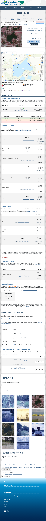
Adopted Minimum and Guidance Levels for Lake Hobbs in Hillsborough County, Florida (21, 464)
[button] (3, 56)
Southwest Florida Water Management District (24, 231)
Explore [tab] (42, 52)
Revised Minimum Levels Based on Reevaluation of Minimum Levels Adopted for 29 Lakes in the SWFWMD (24, 467)
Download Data (34, 44)
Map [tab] (3, 52)
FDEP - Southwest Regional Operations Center (23, 110)
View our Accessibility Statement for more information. (31, 516)
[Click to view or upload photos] (12, 36)
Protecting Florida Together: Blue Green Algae (13, 474)
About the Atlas (7, 499)
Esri (13, 80)
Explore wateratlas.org (8, 497)
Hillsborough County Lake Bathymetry (19, 368)
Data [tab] (14, 52)
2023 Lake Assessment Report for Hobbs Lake (13, 457)
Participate (7, 492)
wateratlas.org (14, 496)
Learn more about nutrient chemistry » (23, 130)
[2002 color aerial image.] (8, 428)
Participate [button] (39, 7)
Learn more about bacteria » (29, 254)
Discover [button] (14, 7)
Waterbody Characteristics (34, 41)
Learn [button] (30, 7)
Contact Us (6, 501)
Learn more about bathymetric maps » (10, 354)
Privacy (5, 506)
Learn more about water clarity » (32, 211)
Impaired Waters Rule (14, 287)
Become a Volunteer (40, 23)
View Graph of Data (19, 344)
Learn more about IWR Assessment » (30, 290)
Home (6, 7)
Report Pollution (40, 21)
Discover (6, 481)
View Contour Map (39, 361)
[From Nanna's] (8, 442)
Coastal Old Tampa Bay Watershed (20, 24)
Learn (5, 489)
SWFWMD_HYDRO (33, 329)
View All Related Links (6, 460)
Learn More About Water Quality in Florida (24, 49)
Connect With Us (7, 509)
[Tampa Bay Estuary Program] (24, 3)
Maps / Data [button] (22, 8)
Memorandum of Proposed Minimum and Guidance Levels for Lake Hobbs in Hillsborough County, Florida (24, 465)
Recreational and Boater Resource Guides (10, 384)
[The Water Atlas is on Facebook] (5, 511)
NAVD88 (21, 364)
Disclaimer (6, 504)
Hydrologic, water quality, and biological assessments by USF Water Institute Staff (19, 360)
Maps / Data (7, 485)
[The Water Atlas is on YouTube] (8, 511)
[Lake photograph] (38, 401)
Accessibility (6, 502)
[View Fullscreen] (3, 60)
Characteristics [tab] (9, 52)
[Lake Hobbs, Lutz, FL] (38, 415)
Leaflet (7, 80)
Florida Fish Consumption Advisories (30, 306)
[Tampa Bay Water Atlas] (9, 2)
